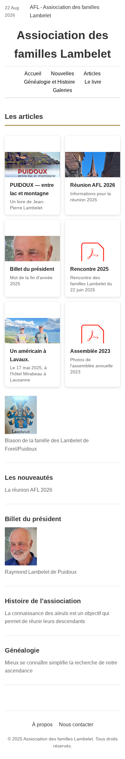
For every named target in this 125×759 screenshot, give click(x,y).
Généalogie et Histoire (49, 82)
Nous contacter (76, 724)
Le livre (93, 82)
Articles (92, 73)
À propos (42, 724)
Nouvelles (62, 73)
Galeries (62, 90)
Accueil (32, 73)
